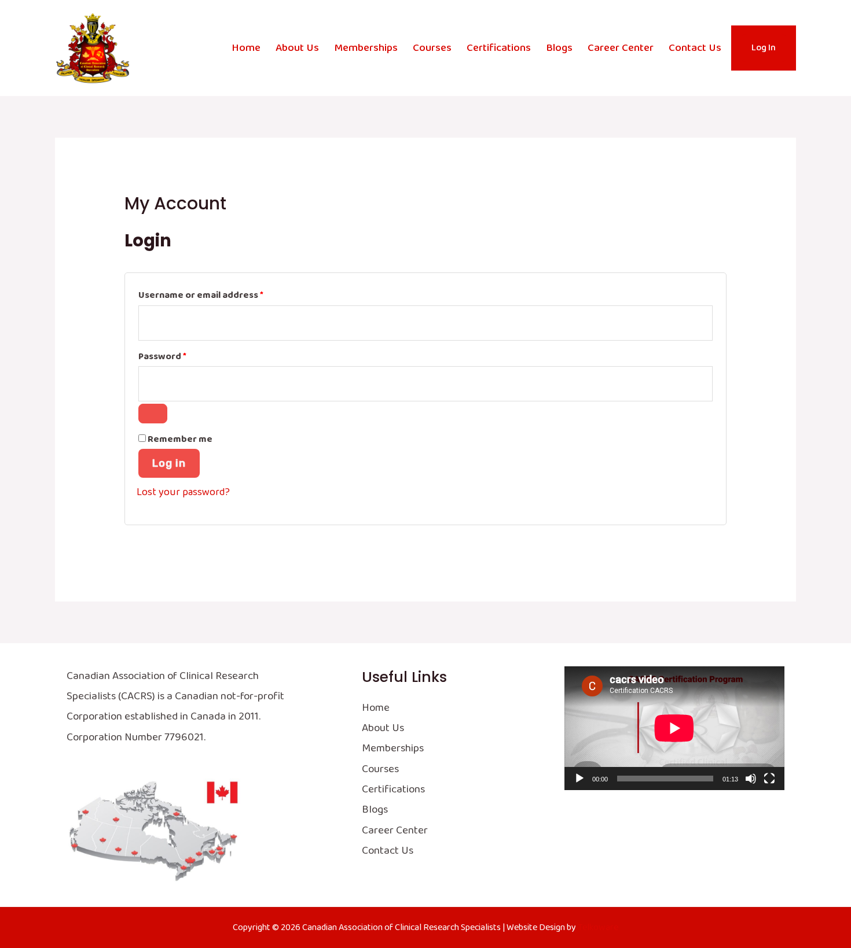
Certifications (499, 48)
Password (182, 356)
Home (246, 48)
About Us (297, 48)
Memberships (366, 48)
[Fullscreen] (769, 778)
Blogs (559, 48)
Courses (432, 48)
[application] (674, 728)
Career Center (621, 48)
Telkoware (598, 927)
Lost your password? (183, 492)
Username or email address (220, 295)
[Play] (579, 778)
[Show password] (152, 413)
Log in (169, 463)
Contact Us (695, 48)
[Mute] (751, 778)
